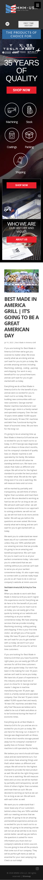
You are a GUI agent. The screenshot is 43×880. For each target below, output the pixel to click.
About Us (21, 239)
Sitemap (27, 876)
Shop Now (21, 90)
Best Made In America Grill (25, 342)
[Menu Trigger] (37, 5)
